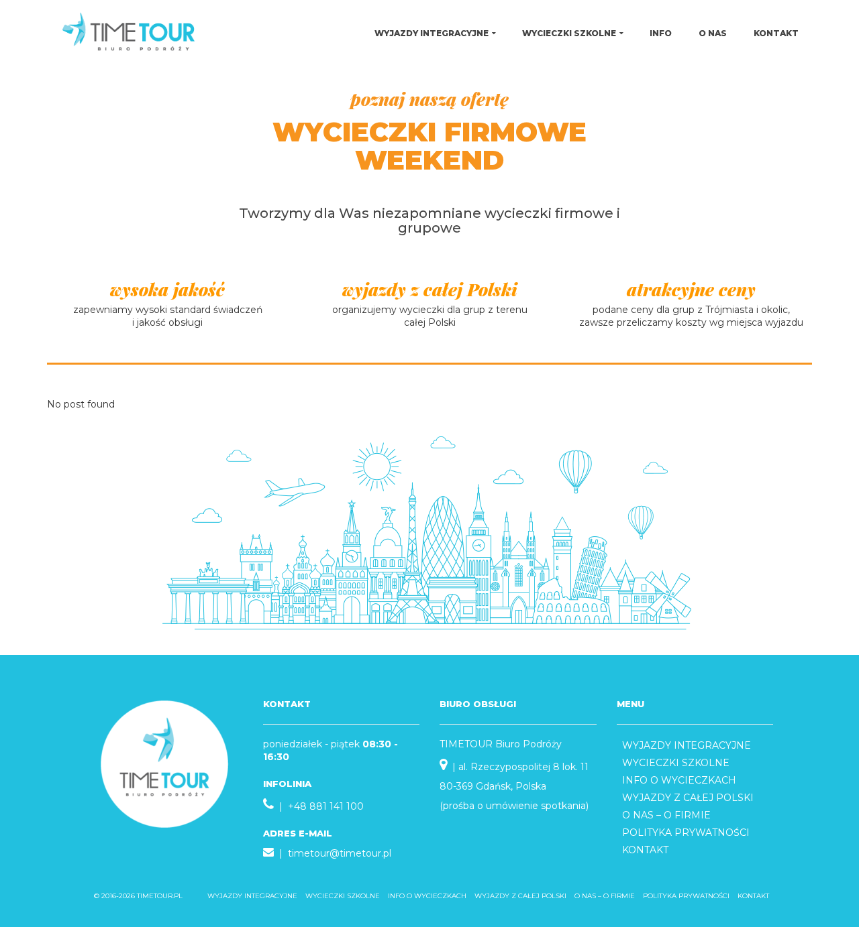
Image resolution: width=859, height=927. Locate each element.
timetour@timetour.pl (339, 853)
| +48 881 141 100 (319, 806)
